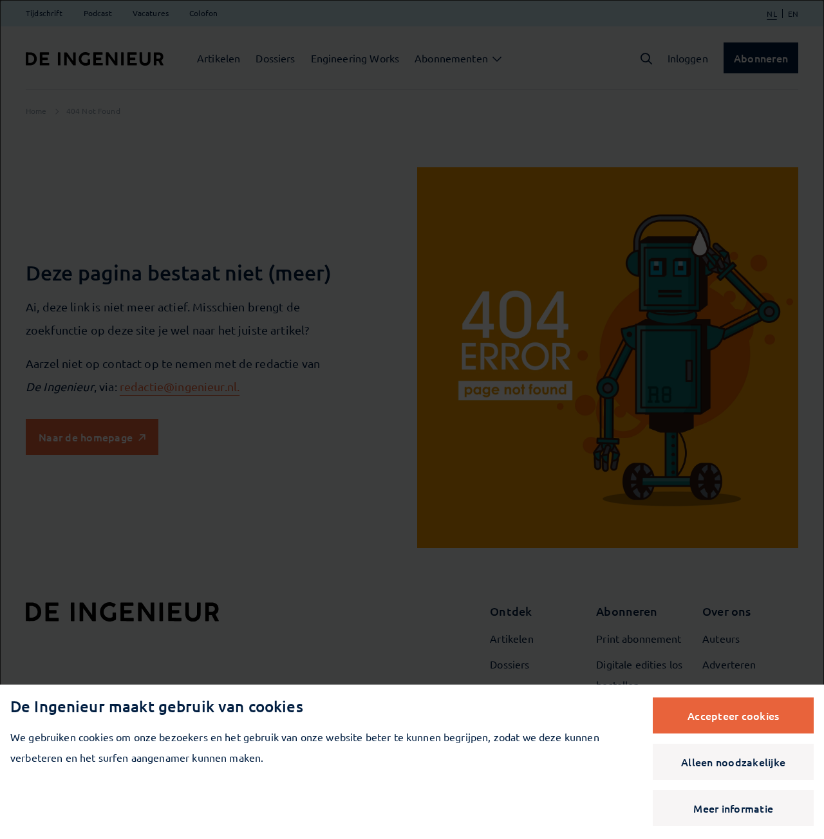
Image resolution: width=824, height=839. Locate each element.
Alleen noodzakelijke (733, 762)
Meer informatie (733, 808)
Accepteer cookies (733, 715)
